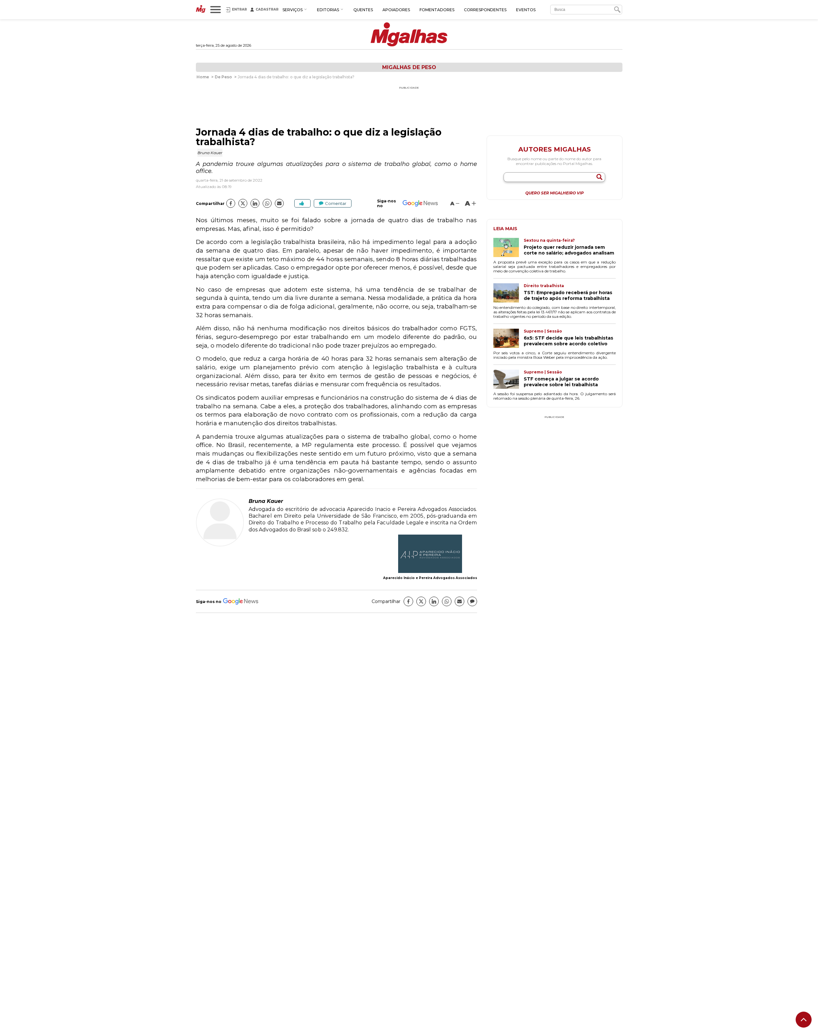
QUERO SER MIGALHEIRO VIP (554, 193)
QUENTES (363, 9)
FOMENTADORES (437, 9)
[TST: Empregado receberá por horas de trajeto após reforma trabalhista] (508, 293)
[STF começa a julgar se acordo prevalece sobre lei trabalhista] (508, 380)
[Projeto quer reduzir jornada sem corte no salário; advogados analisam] (508, 248)
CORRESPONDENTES (485, 9)
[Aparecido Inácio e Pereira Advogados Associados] (430, 554)
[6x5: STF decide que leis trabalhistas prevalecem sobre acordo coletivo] (508, 339)
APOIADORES (396, 9)
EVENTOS (526, 9)
